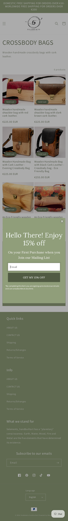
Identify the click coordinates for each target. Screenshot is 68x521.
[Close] (62, 221)
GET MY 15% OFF (34, 277)
